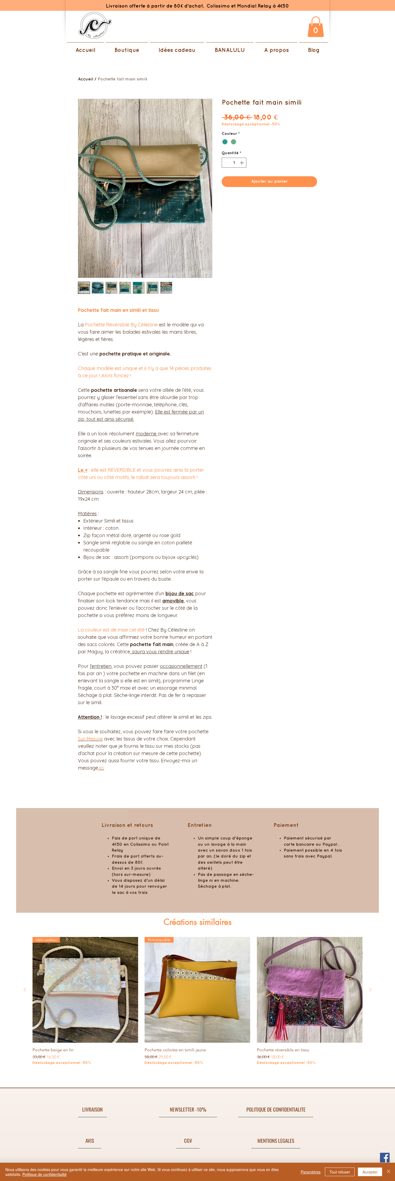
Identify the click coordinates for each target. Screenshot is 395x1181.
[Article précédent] (24, 989)
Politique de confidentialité (44, 1174)
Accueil (85, 79)
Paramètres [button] (311, 1172)
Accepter (370, 1172)
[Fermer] (388, 1172)
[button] (315, 26)
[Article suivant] (370, 989)
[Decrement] (225, 162)
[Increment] (242, 162)
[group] (197, 1004)
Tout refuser (339, 1172)
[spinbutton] (234, 162)
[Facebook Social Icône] (385, 1157)
